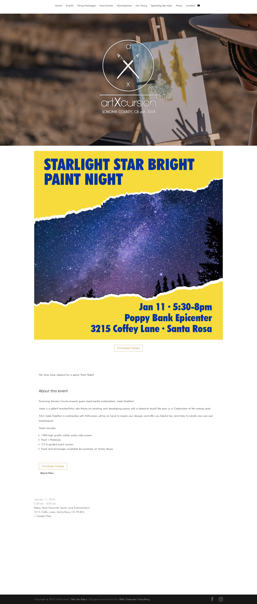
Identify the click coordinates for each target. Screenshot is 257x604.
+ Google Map (42, 515)
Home (58, 5)
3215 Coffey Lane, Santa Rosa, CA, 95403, (59, 511)
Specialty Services (161, 5)
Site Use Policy (79, 599)
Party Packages (86, 5)
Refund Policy (47, 473)
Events (70, 5)
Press (179, 5)
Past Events (106, 5)
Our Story (141, 5)
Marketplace (124, 5)
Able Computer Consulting (134, 599)
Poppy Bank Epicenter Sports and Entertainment (62, 507)
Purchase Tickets (128, 348)
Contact (190, 5)
